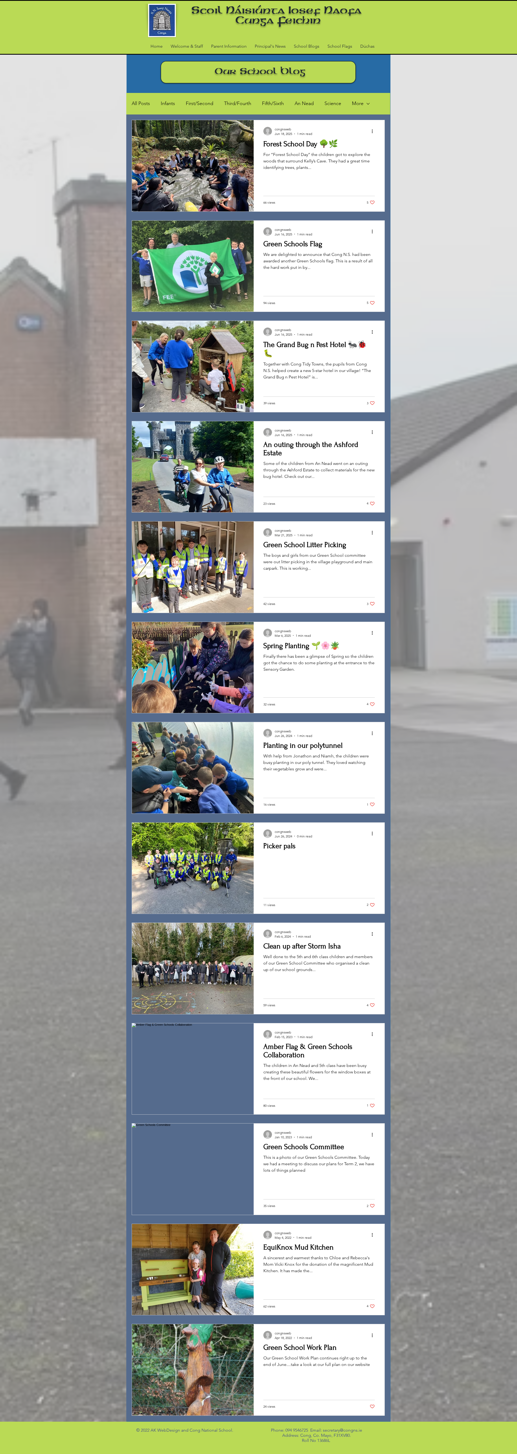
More (358, 103)
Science (332, 103)
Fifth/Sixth (273, 103)
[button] (229, 46)
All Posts (141, 103)
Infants (168, 103)
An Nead (304, 103)
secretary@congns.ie (342, 1430)
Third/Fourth (237, 103)
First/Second (199, 103)
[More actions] (374, 131)
